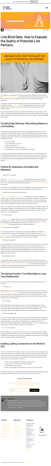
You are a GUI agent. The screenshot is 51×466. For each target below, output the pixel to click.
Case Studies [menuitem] (16, 426)
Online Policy (28, 462)
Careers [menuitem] (15, 438)
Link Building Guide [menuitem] (17, 431)
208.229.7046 (29, 448)
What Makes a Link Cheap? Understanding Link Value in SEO (24, 383)
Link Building (5, 48)
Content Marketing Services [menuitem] (6, 424)
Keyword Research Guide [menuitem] (19, 428)
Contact (28, 450)
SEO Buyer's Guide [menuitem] (17, 433)
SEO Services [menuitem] (4, 433)
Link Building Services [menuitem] (5, 428)
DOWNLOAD (34, 1)
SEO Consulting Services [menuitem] (6, 431)
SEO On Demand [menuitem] (17, 436)
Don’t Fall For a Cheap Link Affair (24, 381)
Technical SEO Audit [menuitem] (5, 436)
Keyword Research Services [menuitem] (6, 426)
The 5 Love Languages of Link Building (24, 384)
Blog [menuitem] (15, 424)
